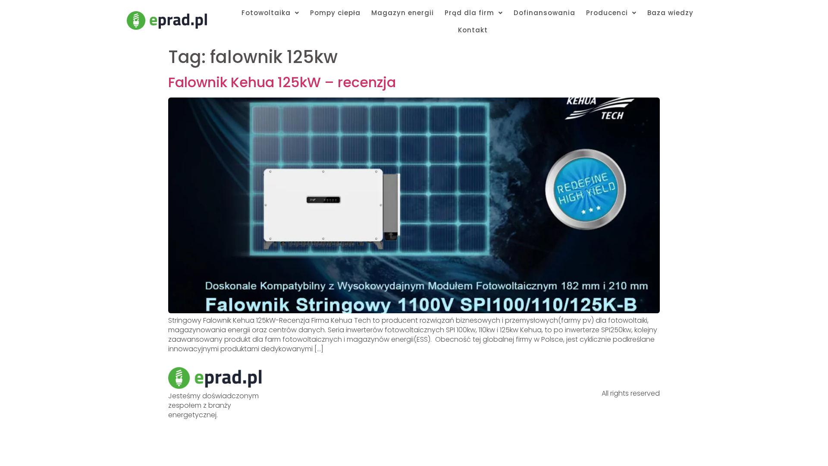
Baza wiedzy (670, 12)
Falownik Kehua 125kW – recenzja (282, 82)
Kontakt (473, 30)
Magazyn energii (402, 12)
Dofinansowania (544, 12)
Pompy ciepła (335, 12)
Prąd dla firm (469, 12)
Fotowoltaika (266, 12)
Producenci (607, 12)
